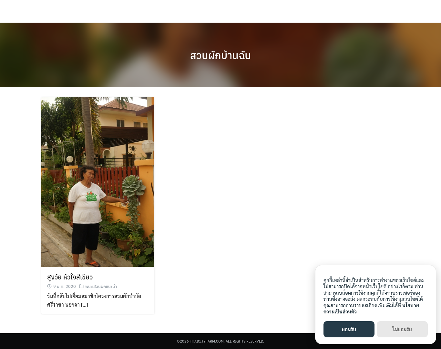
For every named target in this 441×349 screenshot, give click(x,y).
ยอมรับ (349, 329)
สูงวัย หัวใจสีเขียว (70, 276)
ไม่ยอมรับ (402, 329)
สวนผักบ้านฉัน (220, 55)
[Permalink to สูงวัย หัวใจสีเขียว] (97, 181)
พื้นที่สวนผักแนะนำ (101, 286)
